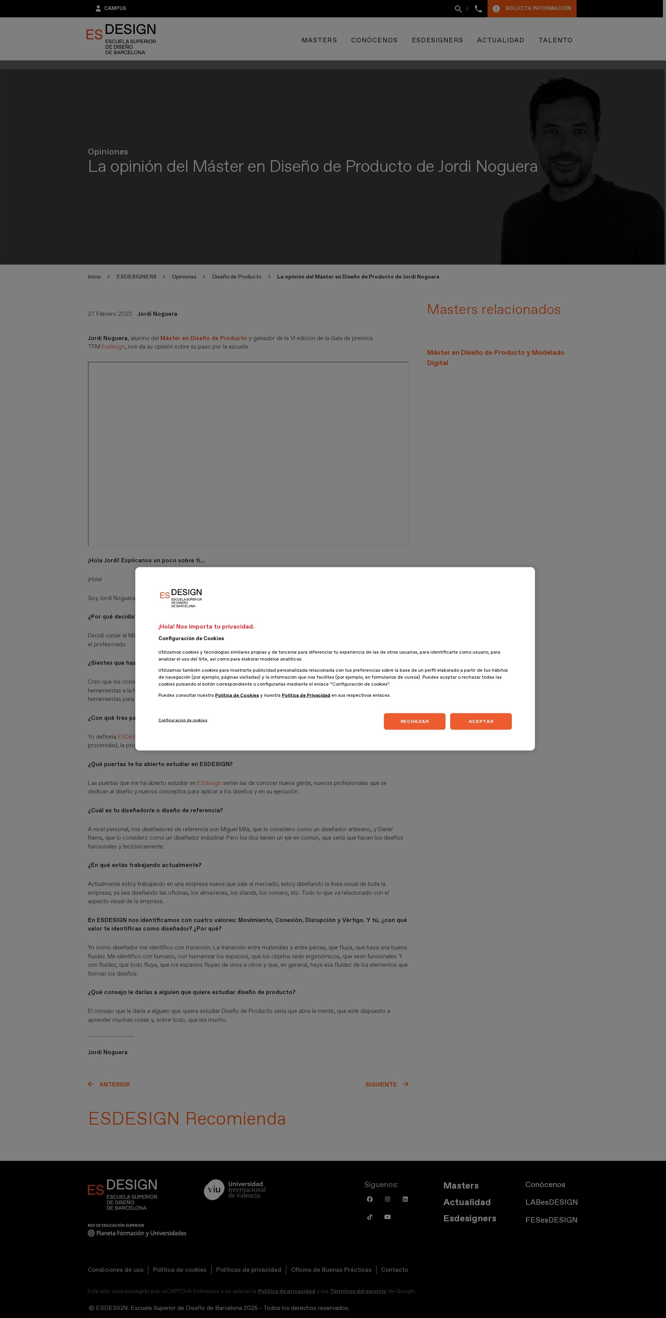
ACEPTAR (481, 721)
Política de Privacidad (306, 696)
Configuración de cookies (182, 720)
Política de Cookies (237, 696)
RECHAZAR (414, 721)
